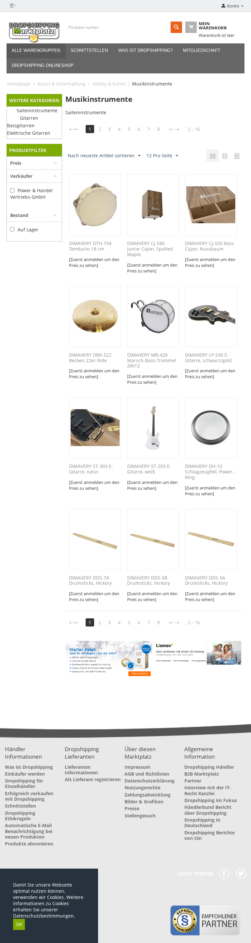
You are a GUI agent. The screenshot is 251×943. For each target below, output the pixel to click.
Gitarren (29, 118)
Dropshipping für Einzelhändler (24, 783)
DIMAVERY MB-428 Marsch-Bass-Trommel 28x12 (151, 360)
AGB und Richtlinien (147, 774)
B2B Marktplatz (201, 774)
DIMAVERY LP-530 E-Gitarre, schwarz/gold (208, 357)
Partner (192, 781)
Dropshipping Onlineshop (43, 65)
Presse (132, 808)
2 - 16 (194, 129)
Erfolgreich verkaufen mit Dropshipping (29, 796)
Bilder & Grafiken (144, 801)
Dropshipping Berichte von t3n (209, 835)
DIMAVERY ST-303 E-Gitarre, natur (91, 469)
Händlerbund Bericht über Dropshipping (207, 810)
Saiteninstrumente (37, 110)
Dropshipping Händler (209, 767)
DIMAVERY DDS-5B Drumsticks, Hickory (148, 580)
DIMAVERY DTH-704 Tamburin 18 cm (90, 246)
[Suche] (176, 27)
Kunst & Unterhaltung (62, 84)
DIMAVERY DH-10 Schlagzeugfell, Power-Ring (209, 472)
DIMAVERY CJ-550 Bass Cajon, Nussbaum (209, 246)
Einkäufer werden (25, 774)
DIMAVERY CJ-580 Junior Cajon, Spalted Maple (150, 249)
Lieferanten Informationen (81, 770)
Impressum (137, 767)
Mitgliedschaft (201, 50)
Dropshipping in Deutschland (202, 822)
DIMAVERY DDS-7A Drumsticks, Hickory (90, 580)
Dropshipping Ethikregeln (20, 816)
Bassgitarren (21, 125)
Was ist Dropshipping (29, 767)
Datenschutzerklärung (150, 781)
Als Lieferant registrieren (93, 779)
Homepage (19, 84)
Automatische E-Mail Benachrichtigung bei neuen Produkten (28, 831)
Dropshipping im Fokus (210, 800)
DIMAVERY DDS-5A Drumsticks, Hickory (206, 580)
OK (19, 924)
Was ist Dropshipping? (145, 50)
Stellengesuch (140, 815)
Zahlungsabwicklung (148, 795)
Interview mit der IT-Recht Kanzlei (207, 790)
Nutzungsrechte (142, 787)
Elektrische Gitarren (28, 133)
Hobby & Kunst (108, 84)
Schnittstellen (89, 50)
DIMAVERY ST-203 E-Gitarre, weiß (149, 469)
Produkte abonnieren (29, 844)
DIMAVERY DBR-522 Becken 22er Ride (90, 357)
